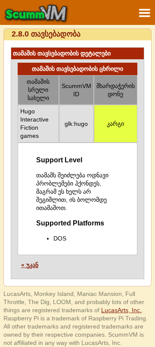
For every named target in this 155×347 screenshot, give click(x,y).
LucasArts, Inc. (121, 310)
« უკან (29, 265)
